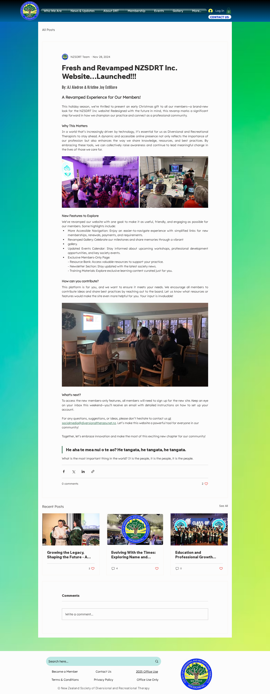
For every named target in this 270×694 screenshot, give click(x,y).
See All (223, 506)
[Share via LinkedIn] (83, 471)
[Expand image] (100, 182)
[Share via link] (93, 471)
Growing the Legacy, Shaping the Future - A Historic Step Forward (67, 554)
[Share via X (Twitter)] (73, 471)
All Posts (48, 30)
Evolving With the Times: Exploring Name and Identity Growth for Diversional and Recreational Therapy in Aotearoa (133, 554)
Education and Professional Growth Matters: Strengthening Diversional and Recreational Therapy (196, 554)
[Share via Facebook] (64, 471)
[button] (228, 11)
